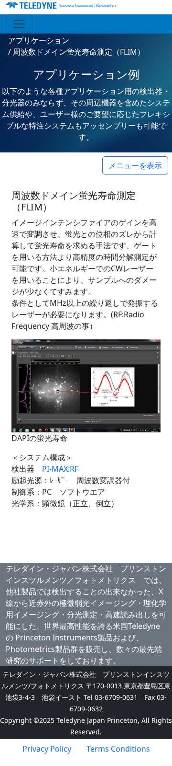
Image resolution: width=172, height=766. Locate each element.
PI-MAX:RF (60, 469)
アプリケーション (38, 40)
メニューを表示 (135, 165)
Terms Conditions (118, 748)
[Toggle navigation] (19, 24)
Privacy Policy (46, 748)
